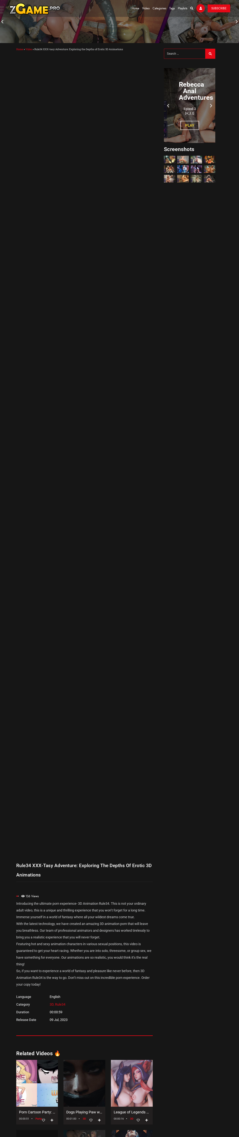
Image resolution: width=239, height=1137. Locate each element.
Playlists (182, 8)
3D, (52, 1004)
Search (210, 54)
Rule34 (60, 1004)
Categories (159, 8)
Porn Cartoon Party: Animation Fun (37, 1112)
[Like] (43, 1120)
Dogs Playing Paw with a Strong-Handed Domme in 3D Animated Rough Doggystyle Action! (84, 1112)
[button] (2, 21)
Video (146, 8)
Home (135, 8)
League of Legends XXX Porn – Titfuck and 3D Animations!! (132, 1112)
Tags (172, 8)
